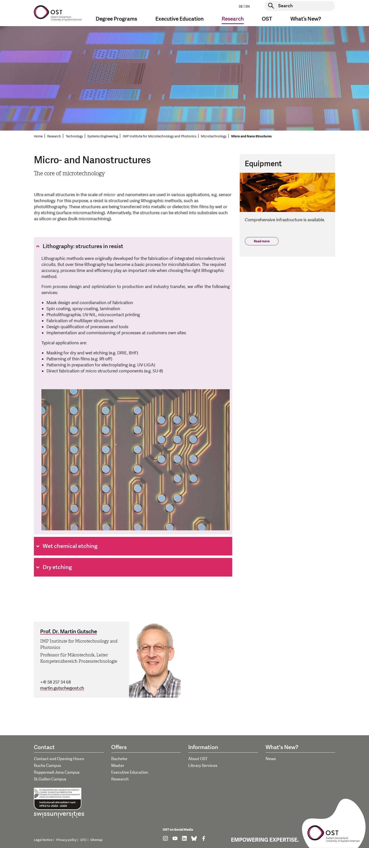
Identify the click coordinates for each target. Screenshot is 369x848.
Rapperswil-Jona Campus (57, 772)
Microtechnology (213, 136)
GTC (83, 840)
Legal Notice (43, 840)
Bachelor (119, 759)
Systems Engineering (102, 136)
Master (117, 765)
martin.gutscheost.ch (62, 688)
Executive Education (129, 772)
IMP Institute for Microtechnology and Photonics (159, 136)
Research (54, 136)
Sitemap (96, 840)
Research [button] (233, 19)
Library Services (202, 765)
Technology (74, 136)
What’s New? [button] (305, 19)
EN (247, 6)
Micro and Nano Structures (251, 136)
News (271, 759)
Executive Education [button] (179, 19)
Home (38, 136)
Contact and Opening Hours (59, 759)
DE (241, 6)
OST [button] (267, 19)
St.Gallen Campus (50, 779)
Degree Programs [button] (116, 19)
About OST (198, 759)
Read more (262, 241)
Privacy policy (66, 840)
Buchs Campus (47, 765)
